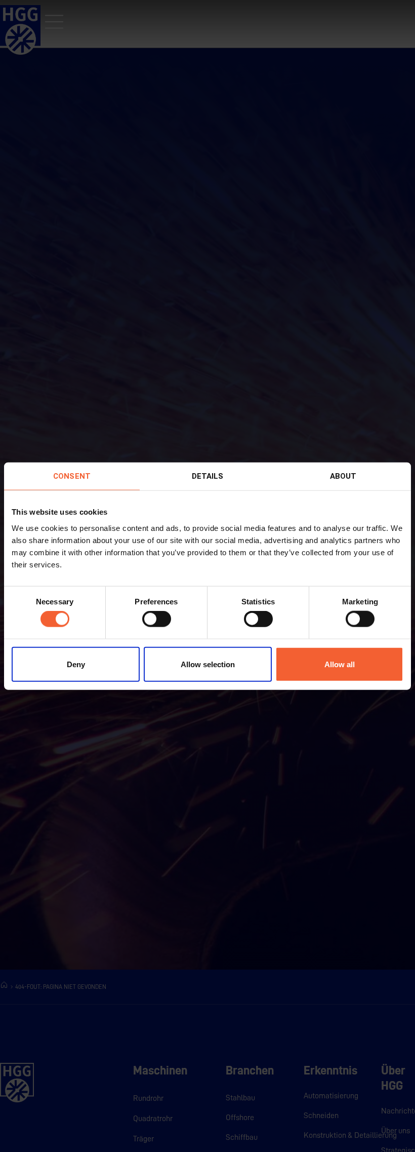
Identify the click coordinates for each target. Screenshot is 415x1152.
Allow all (339, 664)
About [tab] (343, 476)
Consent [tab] (72, 476)
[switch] (156, 619)
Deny (76, 664)
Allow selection (208, 664)
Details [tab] (208, 476)
